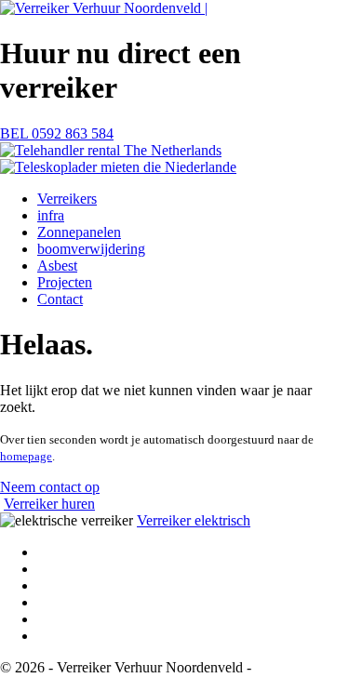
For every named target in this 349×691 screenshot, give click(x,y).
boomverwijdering (91, 249)
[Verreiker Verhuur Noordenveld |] (104, 8)
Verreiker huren (49, 504)
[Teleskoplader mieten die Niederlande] (118, 167)
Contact (60, 299)
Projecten (64, 282)
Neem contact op (50, 487)
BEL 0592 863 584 (57, 133)
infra (50, 215)
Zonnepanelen (79, 232)
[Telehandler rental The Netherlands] (110, 150)
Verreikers (67, 198)
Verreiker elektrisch (193, 520)
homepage (26, 456)
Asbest (57, 265)
